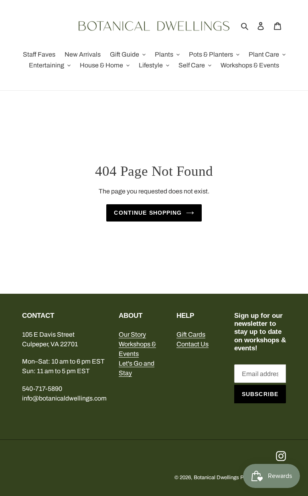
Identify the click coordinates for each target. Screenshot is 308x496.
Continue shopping (148, 212)
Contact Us (192, 344)
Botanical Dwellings (216, 477)
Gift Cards (190, 334)
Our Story (132, 334)
